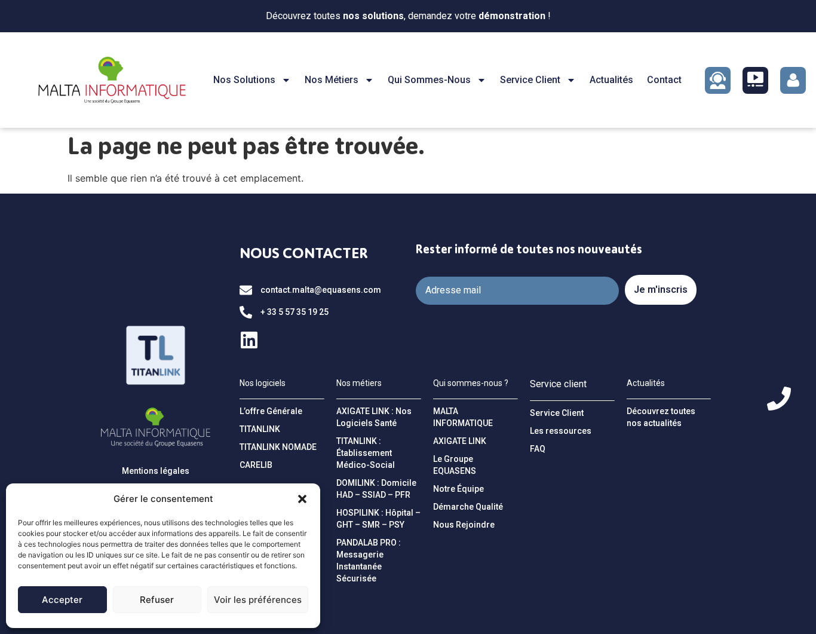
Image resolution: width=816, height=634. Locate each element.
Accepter (62, 599)
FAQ (537, 449)
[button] (302, 499)
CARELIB (256, 465)
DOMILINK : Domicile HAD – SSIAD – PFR (376, 489)
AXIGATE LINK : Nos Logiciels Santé (374, 417)
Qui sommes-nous (429, 79)
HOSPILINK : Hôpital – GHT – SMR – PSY (378, 518)
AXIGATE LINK (459, 441)
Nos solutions (244, 79)
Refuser (157, 599)
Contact (664, 79)
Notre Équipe (458, 489)
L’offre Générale (271, 411)
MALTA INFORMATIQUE (463, 417)
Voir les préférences (258, 599)
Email (427, 272)
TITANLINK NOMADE (278, 447)
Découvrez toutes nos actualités (661, 417)
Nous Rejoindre (464, 524)
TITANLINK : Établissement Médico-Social (365, 453)
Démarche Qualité (468, 507)
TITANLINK (260, 429)
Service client (530, 79)
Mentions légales (155, 471)
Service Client (557, 413)
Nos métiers (331, 79)
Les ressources (560, 431)
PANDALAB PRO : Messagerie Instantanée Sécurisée (368, 560)
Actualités (611, 79)
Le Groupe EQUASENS (454, 465)
